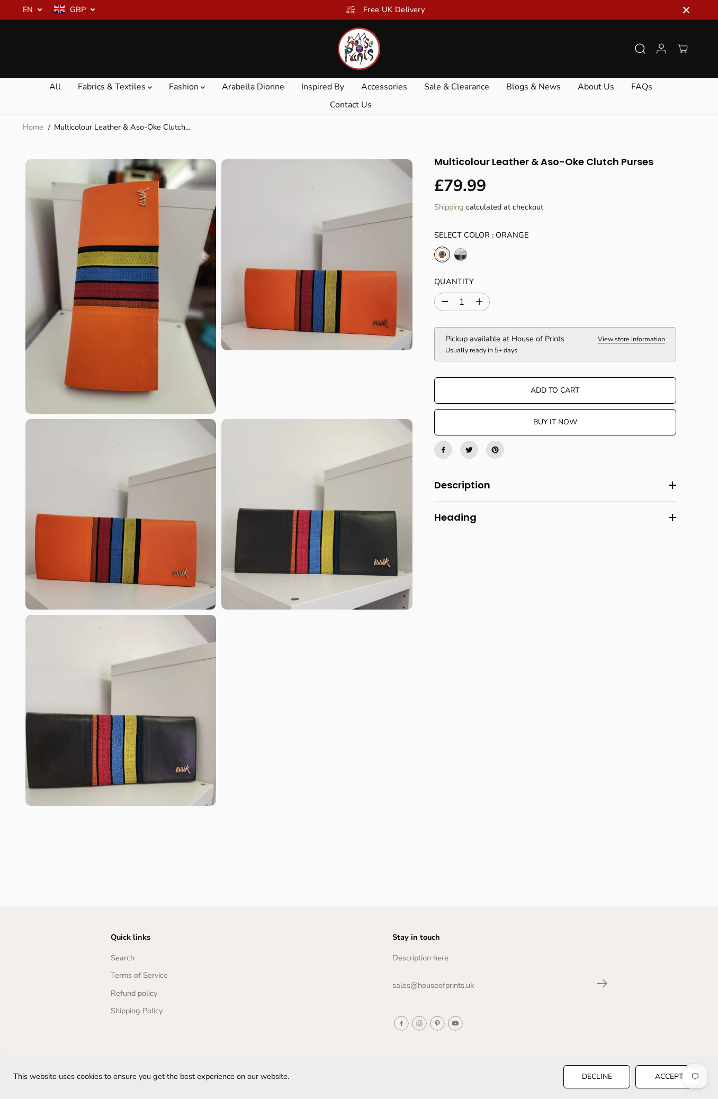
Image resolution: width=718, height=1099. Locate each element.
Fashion (185, 87)
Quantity (454, 281)
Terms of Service (139, 975)
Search (122, 957)
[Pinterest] (495, 450)
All (55, 87)
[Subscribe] (602, 985)
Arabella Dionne (253, 87)
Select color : (481, 235)
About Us (596, 87)
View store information (631, 338)
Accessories (384, 87)
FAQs (641, 87)
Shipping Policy (137, 1010)
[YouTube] (455, 1023)
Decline (597, 1076)
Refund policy (134, 993)
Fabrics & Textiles (113, 87)
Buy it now (555, 422)
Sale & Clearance (456, 87)
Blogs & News (533, 87)
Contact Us (351, 105)
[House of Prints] (359, 48)
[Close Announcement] (686, 10)
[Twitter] (469, 450)
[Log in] (661, 48)
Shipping (449, 207)
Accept (669, 1076)
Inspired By (322, 87)
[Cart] (682, 48)
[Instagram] (419, 1023)
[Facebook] (443, 450)
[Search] (640, 48)
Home (33, 127)
